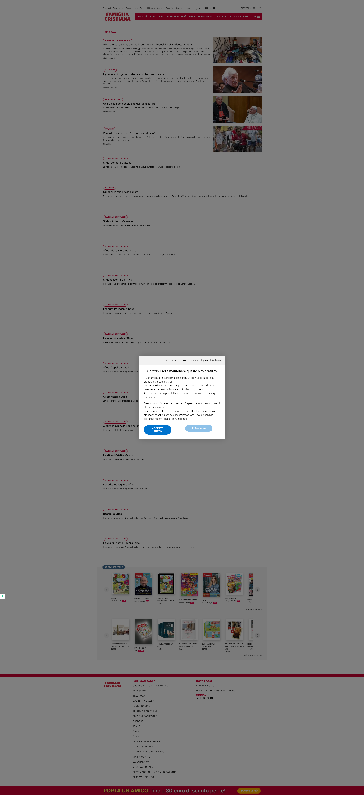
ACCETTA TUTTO (157, 430)
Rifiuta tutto (199, 428)
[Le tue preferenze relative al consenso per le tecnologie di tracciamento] (2, 596)
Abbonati (217, 360)
